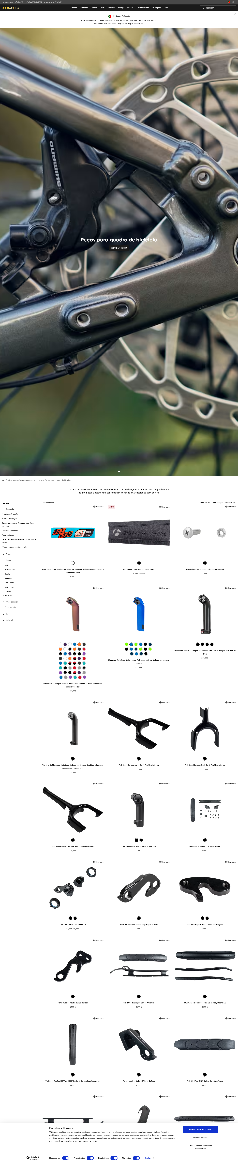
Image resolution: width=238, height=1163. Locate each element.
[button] (8, 595)
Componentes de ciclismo (31, 480)
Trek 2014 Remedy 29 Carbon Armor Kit (138, 1003)
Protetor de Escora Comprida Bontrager (138, 569)
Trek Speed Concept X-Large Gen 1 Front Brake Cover (73, 846)
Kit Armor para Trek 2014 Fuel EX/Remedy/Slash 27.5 (205, 1003)
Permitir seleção (200, 1138)
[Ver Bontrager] (34, 2)
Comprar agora (119, 248)
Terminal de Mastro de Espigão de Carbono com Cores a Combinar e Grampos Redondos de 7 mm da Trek (72, 766)
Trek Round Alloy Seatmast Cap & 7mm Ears (139, 846)
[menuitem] (73, 7)
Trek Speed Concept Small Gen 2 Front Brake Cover (205, 765)
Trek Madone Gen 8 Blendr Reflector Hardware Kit (204, 569)
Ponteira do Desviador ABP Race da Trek (139, 1081)
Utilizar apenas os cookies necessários (200, 1147)
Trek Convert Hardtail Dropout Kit (73, 925)
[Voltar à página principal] (3, 480)
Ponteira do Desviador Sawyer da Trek (73, 1003)
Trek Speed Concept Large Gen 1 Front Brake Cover (139, 765)
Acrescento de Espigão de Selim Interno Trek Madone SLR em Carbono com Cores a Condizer (72, 685)
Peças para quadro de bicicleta (58, 480)
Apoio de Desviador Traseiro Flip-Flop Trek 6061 (139, 925)
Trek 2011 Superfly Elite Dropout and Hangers (205, 925)
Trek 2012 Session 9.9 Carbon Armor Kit (204, 846)
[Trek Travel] (53, 2)
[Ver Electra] (20, 2)
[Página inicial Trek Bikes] (8, 2)
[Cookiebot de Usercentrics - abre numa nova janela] (33, 1158)
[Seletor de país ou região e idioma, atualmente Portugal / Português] (229, 2)
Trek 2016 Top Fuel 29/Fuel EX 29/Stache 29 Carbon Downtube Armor (72, 1081)
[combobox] (218, 7)
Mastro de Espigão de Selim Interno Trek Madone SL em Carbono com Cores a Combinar (138, 661)
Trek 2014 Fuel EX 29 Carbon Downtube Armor (205, 1081)
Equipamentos (12, 480)
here (141, 24)
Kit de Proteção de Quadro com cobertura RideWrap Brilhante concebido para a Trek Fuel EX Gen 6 (73, 571)
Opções (148, 1158)
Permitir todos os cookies (200, 1129)
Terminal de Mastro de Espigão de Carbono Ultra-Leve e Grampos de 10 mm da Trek (205, 652)
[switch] (90, 1158)
